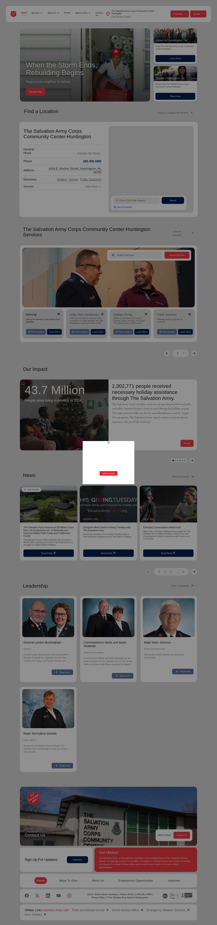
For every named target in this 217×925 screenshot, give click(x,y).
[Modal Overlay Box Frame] (108, 462)
